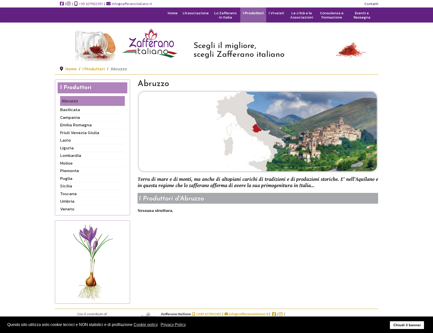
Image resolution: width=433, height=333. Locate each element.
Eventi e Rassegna (362, 15)
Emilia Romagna (76, 125)
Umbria (67, 201)
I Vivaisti (276, 13)
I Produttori (253, 13)
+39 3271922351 (90, 4)
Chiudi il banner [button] (407, 325)
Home (173, 13)
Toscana (68, 193)
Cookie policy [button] (146, 324)
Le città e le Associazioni (301, 15)
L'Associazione (196, 13)
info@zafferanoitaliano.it (132, 4)
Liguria (67, 148)
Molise (66, 163)
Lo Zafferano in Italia (225, 15)
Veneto (67, 209)
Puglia (66, 178)
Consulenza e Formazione (332, 15)
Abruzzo (69, 101)
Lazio (65, 140)
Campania (70, 117)
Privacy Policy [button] (173, 324)
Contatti (371, 4)
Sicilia (66, 186)
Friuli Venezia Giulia (79, 132)
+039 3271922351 (208, 314)
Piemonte (69, 170)
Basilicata (70, 109)
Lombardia (70, 155)
